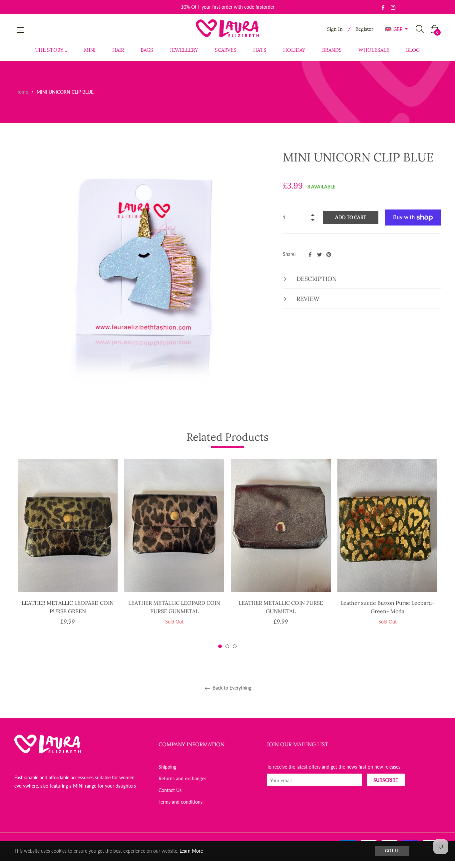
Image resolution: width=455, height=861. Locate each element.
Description (316, 279)
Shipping (167, 767)
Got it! (392, 850)
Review (307, 299)
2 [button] (227, 646)
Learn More (191, 851)
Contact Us (170, 790)
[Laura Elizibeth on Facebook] (383, 7)
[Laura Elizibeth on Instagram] (393, 7)
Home (21, 92)
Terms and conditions (181, 802)
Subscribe (385, 780)
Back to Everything (231, 688)
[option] (67, 554)
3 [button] (234, 646)
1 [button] (220, 646)
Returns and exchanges (182, 778)
